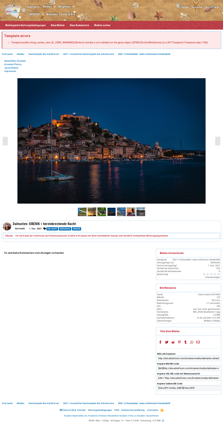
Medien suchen (102, 25)
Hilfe (116, 410)
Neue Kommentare (79, 25)
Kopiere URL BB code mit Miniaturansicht (178, 373)
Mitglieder (65, 6)
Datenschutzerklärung (133, 410)
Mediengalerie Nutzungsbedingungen (25, 25)
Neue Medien (58, 25)
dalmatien (65, 228)
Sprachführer (11, 68)
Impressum (10, 71)
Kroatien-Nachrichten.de (75, 416)
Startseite (33, 7)
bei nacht (52, 228)
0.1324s (135, 420)
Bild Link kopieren (166, 354)
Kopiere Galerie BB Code (169, 383)
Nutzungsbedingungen (100, 410)
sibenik (76, 228)
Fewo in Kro (68, 14)
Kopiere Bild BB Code (168, 363)
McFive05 (20, 228)
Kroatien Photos (13, 64)
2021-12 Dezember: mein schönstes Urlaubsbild (196, 259)
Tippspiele (33, 14)
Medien (47, 6)
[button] (55, 6)
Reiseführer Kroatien (15, 61)
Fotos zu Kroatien (137, 416)
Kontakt (81, 410)
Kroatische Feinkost (97, 416)
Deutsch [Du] (69, 410)
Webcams (52, 14)
